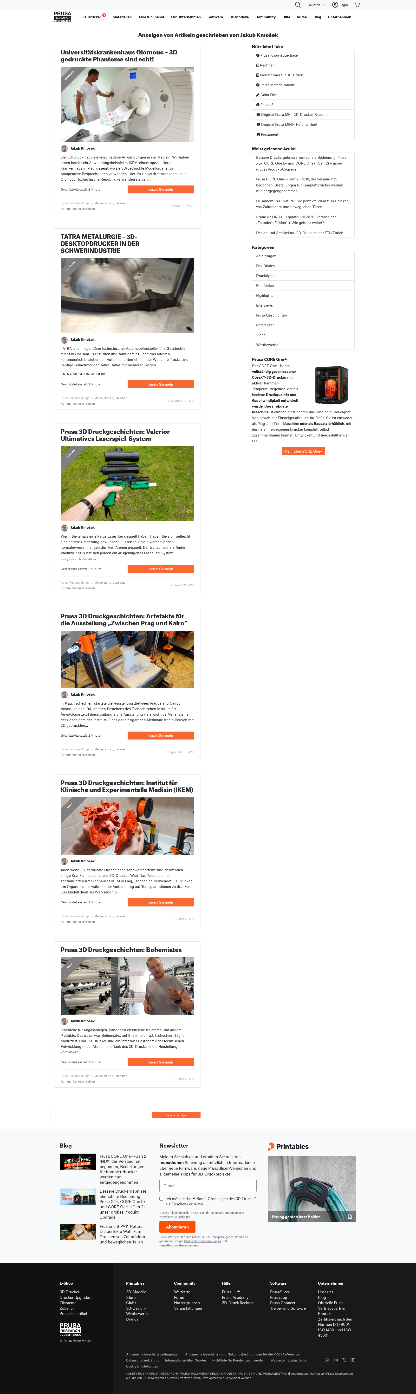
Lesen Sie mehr (160, 189)
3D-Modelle (136, 1291)
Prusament (269, 134)
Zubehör (67, 1308)
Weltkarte (182, 1291)
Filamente (68, 1302)
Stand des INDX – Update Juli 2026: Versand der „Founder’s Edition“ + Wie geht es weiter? (296, 220)
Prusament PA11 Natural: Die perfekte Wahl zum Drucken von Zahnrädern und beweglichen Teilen (302, 204)
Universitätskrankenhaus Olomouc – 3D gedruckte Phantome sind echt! (119, 54)
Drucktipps (265, 275)
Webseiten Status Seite (288, 1360)
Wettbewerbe (267, 345)
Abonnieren (177, 1226)
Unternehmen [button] (339, 17)
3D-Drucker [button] (93, 16)
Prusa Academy (235, 1297)
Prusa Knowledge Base (279, 55)
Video (70, 639)
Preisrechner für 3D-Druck (281, 75)
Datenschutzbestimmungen (202, 1241)
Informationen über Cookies (186, 1360)
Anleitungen (266, 256)
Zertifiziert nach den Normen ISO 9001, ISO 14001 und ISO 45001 (335, 1327)
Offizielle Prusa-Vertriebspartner (332, 1305)
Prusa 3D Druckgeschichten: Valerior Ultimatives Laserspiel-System (115, 433)
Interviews (264, 305)
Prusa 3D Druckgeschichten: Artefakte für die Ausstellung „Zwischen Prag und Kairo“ (124, 618)
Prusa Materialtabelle (277, 85)
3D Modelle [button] (239, 17)
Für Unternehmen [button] (186, 17)
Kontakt (325, 1313)
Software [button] (215, 17)
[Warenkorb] (357, 5)
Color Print (269, 94)
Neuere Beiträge (176, 1115)
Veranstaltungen (188, 1308)
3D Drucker (69, 1291)
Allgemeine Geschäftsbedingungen (152, 1354)
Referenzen (70, 75)
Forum (179, 1297)
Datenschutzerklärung (142, 1360)
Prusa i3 (266, 104)
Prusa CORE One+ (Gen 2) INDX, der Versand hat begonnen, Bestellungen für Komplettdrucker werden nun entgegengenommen (299, 185)
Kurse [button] (302, 17)
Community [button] (265, 17)
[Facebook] (327, 1360)
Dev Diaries (265, 266)
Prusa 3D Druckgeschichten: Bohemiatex (121, 948)
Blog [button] (317, 17)
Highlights (264, 295)
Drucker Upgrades (75, 1297)
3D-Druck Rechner (238, 1302)
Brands (132, 1319)
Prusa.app (278, 1297)
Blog (322, 1297)
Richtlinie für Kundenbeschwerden (238, 1360)
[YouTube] (353, 1360)
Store (131, 1297)
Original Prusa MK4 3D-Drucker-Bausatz (293, 114)
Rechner (266, 65)
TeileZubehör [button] (151, 17)
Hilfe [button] (286, 17)
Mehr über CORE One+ (303, 451)
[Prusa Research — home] (63, 16)
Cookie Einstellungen (142, 1366)
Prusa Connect (282, 1302)
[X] (344, 1360)
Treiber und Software (288, 1308)
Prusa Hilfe (231, 1291)
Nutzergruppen (187, 1302)
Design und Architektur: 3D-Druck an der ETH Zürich (299, 233)
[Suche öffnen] (298, 5)
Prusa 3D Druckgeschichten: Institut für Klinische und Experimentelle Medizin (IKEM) (127, 785)
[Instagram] (335, 1360)
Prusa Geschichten (271, 315)
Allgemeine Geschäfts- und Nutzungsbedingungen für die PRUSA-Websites (242, 1354)
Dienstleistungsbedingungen (178, 1245)
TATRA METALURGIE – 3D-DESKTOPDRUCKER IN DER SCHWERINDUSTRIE (100, 242)
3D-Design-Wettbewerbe (137, 1311)
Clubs (131, 1302)
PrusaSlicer (280, 1291)
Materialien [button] (122, 17)
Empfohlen (265, 285)
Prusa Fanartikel (73, 1313)
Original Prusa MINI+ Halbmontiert (288, 124)
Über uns (325, 1291)
